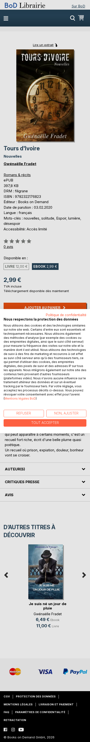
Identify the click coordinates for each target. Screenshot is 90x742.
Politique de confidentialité (66, 315)
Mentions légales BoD (20, 398)
